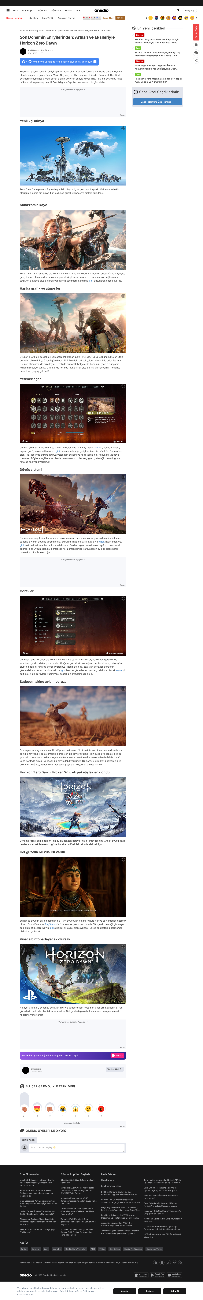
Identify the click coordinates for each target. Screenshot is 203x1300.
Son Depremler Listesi (111, 1186)
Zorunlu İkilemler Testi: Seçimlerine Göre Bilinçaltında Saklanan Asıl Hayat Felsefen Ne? (77, 1211)
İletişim (85, 1262)
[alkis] (186, 18)
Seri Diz (120, 18)
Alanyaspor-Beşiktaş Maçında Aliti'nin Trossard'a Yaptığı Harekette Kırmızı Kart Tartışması (38, 1222)
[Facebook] (162, 1262)
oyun (119, 670)
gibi (91, 280)
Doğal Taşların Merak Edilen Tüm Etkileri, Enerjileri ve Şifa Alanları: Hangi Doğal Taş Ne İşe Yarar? (120, 1210)
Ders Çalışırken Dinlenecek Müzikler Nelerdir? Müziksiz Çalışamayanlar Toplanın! (160, 1206)
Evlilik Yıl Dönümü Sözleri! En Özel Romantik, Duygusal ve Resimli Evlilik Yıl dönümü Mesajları (119, 1194)
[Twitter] (168, 1262)
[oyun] (180, 18)
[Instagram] (155, 1262)
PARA (78, 10)
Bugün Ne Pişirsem (133, 1249)
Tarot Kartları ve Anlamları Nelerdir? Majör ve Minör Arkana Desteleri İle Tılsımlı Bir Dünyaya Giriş (162, 1183)
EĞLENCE (56, 10)
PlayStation (50, 924)
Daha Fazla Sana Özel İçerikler (156, 101)
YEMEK (68, 10)
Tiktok (102, 1249)
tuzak (102, 541)
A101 (93, 1249)
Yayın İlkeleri (121, 1262)
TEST (15, 10)
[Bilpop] (168, 18)
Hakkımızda (25, 1262)
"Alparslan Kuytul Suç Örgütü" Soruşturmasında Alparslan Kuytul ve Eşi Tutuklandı (78, 1201)
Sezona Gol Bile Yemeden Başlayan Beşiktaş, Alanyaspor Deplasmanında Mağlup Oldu (157, 54)
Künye (131, 1262)
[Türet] (156, 18)
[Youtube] (174, 1262)
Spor (138, 48)
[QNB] (151, 18)
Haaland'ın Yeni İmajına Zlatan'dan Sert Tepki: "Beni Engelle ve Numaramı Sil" (158, 80)
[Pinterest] (180, 1262)
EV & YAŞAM (28, 10)
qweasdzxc (40, 50)
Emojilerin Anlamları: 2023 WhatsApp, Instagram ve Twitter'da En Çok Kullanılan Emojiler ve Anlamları (120, 1218)
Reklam (77, 1262)
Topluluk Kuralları (65, 1262)
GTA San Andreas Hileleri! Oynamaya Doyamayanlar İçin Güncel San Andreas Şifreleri (162, 1229)
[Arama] (178, 10)
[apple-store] (142, 1275)
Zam (46, 1249)
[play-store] (158, 1275)
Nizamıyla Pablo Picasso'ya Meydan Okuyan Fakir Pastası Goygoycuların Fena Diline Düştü (76, 1232)
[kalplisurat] (192, 18)
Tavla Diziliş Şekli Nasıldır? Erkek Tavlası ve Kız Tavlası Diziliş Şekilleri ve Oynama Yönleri (120, 1233)
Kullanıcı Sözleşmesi (105, 1262)
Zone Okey (108, 18)
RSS (136, 1262)
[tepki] (24, 1108)
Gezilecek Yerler (154, 1249)
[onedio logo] (101, 10)
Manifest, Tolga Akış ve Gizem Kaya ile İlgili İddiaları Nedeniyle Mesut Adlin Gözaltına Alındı (157, 41)
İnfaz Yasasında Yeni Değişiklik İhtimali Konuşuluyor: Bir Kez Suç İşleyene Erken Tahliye (155, 67)
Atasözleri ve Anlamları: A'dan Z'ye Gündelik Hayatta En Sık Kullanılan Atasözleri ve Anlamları (117, 1225)
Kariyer (92, 1262)
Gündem (139, 35)
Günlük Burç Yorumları (75, 1249)
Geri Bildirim (36, 1262)
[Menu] (8, 10)
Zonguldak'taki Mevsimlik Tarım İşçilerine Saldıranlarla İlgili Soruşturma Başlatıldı (78, 1222)
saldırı (98, 447)
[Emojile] (174, 18)
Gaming (34, 30)
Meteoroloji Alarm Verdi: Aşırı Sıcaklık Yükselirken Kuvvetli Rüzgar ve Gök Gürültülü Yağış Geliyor (77, 1190)
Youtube (57, 1249)
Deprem (35, 1249)
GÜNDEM (42, 10)
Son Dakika (115, 1249)
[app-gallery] (175, 1275)
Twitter (24, 1249)
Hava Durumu (107, 1180)
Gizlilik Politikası (50, 1262)
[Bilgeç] (162, 18)
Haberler (24, 30)
